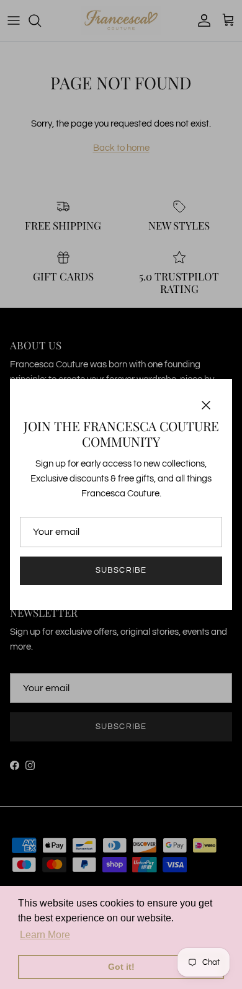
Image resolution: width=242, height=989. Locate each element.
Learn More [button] (45, 934)
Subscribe (121, 570)
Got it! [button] (121, 967)
